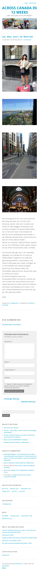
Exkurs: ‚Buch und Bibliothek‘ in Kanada (16, 440)
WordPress (18, 563)
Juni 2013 (22, 491)
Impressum (32, 3)
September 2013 (26, 488)
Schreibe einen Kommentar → (12, 324)
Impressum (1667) (8, 535)
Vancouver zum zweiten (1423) (11, 540)
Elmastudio (5, 566)
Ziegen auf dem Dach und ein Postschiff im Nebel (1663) (19, 538)
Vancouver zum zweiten (11, 428)
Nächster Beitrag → (29, 402)
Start (26, 3)
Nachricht (8, 342)
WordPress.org (6, 518)
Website (7, 378)
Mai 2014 (5, 488)
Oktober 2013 (14, 488)
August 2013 (6, 491)
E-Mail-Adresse (10, 370)
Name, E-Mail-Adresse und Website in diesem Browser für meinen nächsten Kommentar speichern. (18, 386)
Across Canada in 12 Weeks (19, 10)
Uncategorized (14, 303)
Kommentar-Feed (26, 516)
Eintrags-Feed (15, 516)
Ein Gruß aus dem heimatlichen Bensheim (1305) (17, 543)
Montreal (31, 303)
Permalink (5, 305)
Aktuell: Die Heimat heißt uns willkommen (16, 442)
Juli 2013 (14, 491)
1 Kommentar (27, 40)
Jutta (5, 463)
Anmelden (5, 516)
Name (7, 362)
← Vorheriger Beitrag (10, 399)
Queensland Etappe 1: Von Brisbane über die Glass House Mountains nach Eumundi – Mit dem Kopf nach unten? (20, 456)
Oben (4, 568)
